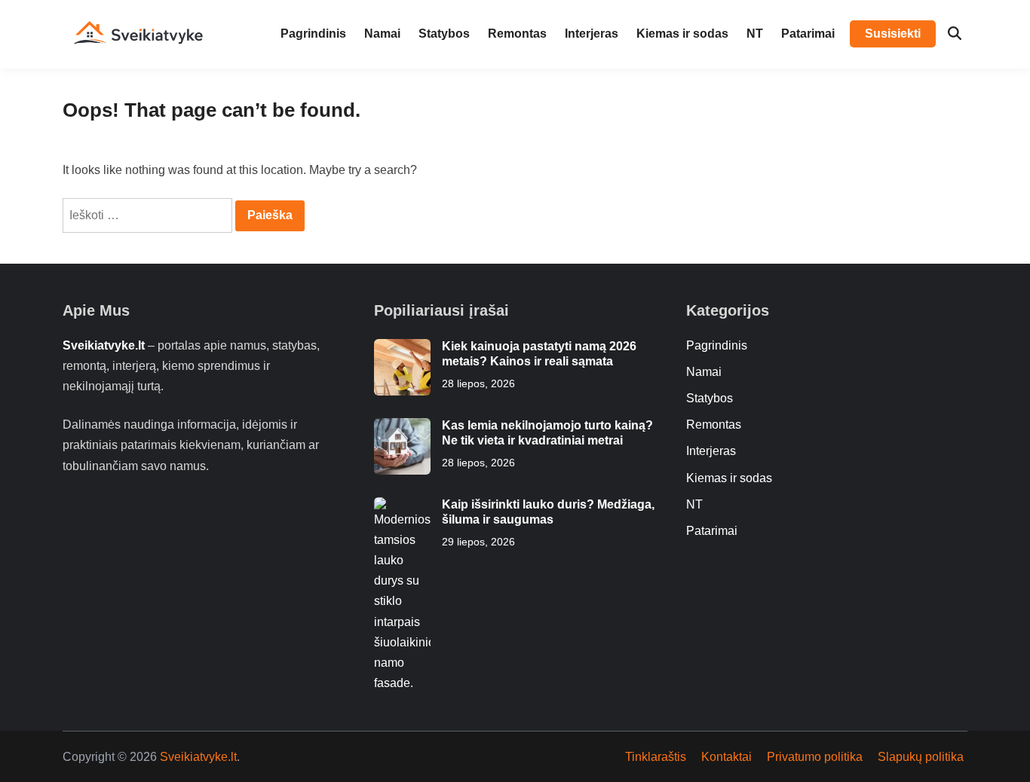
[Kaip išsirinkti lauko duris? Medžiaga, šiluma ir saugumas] (402, 507)
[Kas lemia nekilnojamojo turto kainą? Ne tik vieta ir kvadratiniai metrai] (402, 428)
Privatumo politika (815, 756)
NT (754, 33)
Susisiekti (893, 33)
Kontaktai (726, 756)
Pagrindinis (313, 33)
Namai (382, 33)
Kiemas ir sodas (682, 33)
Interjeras (591, 33)
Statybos (444, 33)
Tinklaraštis (655, 756)
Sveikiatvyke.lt (198, 756)
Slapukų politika (921, 756)
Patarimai (808, 33)
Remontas (517, 33)
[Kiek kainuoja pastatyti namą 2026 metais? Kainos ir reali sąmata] (402, 349)
